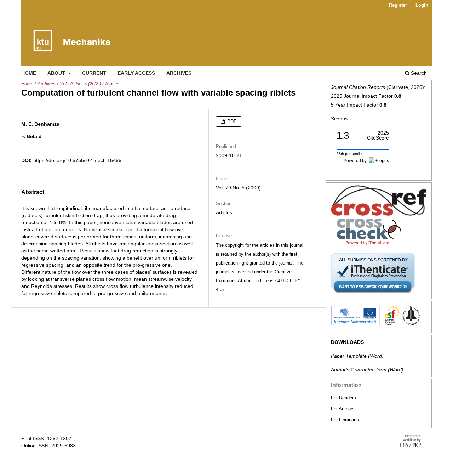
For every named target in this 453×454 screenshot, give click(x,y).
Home (28, 73)
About (57, 73)
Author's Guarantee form (358, 370)
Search (418, 73)
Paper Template (349, 356)
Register (398, 5)
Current (94, 73)
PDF (231, 121)
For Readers (343, 398)
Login (421, 5)
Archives (178, 73)
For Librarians (345, 419)
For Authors (343, 409)
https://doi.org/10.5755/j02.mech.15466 (77, 160)
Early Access (136, 73)
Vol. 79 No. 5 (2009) (80, 83)
